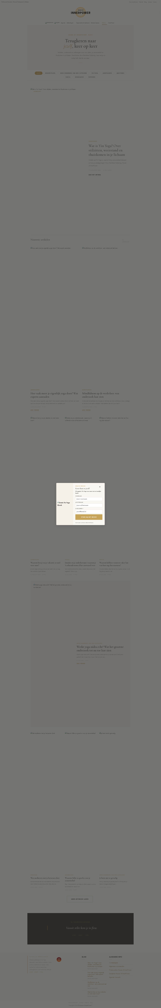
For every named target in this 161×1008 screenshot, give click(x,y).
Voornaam (78, 496)
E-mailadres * (79, 508)
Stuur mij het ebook (89, 517)
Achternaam (79, 502)
